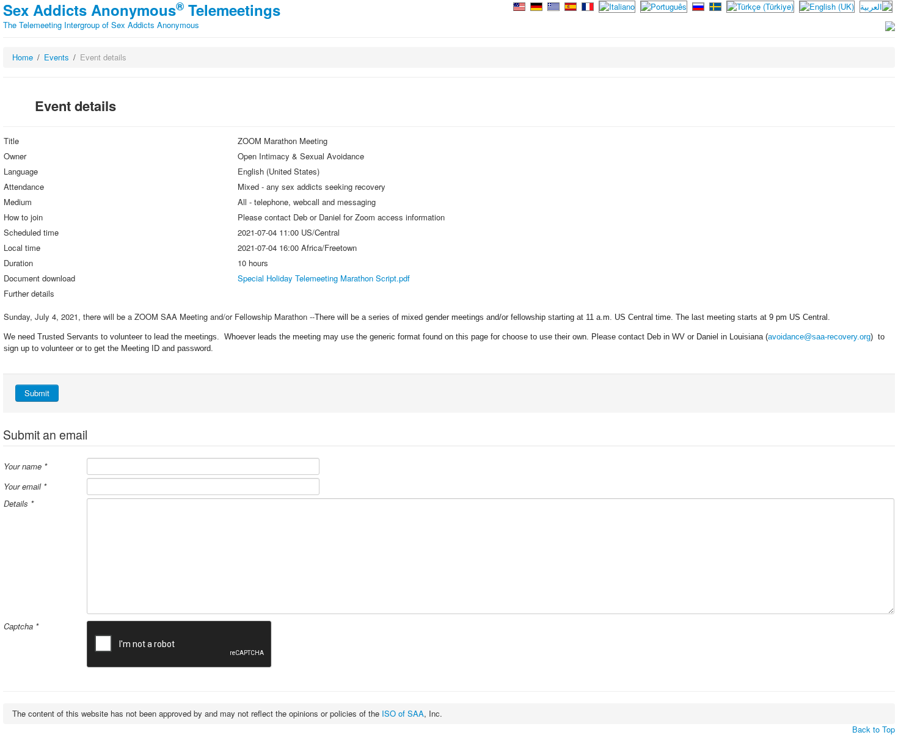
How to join (23, 217)
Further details (29, 293)
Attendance (24, 186)
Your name (25, 466)
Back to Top (873, 729)
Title (11, 141)
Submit (36, 393)
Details (19, 503)
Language (21, 171)
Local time (22, 247)
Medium (18, 202)
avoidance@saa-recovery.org (819, 336)
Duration (18, 263)
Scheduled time (31, 232)
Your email (25, 486)
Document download (39, 278)
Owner (15, 156)
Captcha (21, 626)
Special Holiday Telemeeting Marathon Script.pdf (324, 278)
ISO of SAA (403, 713)
